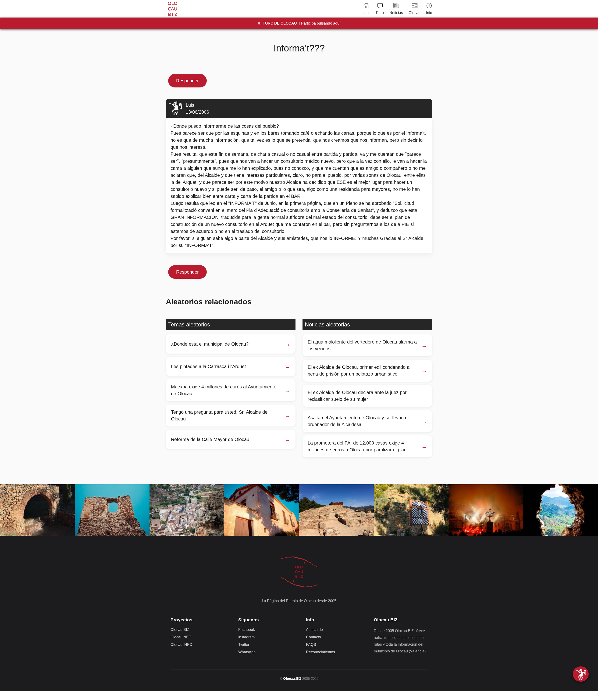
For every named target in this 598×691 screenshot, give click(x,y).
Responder (187, 80)
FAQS (311, 645)
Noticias (396, 13)
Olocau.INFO (181, 645)
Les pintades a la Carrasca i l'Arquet (208, 366)
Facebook (246, 630)
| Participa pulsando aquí (301, 23)
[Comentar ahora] (581, 674)
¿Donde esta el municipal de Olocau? (210, 344)
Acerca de (314, 630)
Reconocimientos (320, 652)
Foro (380, 13)
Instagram (246, 637)
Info (429, 13)
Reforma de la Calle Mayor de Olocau (210, 439)
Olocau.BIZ (180, 630)
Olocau (414, 13)
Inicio (366, 13)
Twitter (243, 645)
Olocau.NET (181, 637)
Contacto (313, 637)
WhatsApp (247, 652)
